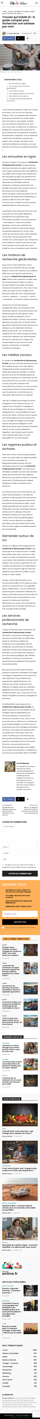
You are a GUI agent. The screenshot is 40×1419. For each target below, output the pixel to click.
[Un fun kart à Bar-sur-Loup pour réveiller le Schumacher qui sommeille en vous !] (31, 1005)
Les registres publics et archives (21, 94)
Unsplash (19, 72)
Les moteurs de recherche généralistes (18, 87)
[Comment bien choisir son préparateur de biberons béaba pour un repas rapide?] (31, 1064)
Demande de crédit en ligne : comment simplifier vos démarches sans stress (19, 1246)
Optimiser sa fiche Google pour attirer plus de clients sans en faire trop (11, 1048)
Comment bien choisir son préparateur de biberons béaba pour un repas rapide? (12, 1065)
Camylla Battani (10, 72)
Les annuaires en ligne (17, 84)
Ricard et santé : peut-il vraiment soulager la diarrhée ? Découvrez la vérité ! (11, 1330)
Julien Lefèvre (6, 1213)
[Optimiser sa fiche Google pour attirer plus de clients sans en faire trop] (31, 1048)
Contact (19, 1417)
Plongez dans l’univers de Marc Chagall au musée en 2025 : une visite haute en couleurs (11, 951)
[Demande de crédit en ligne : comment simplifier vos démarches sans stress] (20, 1228)
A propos (26, 1417)
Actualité (5, 1059)
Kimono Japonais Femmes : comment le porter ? (11, 1290)
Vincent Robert (7, 1136)
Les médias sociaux (16, 91)
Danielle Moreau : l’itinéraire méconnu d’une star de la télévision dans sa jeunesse (9, 811)
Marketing (5, 1043)
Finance (5, 1075)
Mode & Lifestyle (8, 1286)
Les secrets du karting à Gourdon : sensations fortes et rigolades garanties (11, 989)
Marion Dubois (7, 1173)
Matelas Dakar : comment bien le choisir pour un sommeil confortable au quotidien (18, 1207)
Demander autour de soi (18, 96)
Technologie (6, 1165)
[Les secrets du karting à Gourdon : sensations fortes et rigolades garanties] (31, 988)
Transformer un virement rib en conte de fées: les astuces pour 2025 (11, 1081)
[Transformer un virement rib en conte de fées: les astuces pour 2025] (31, 1081)
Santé (4, 1128)
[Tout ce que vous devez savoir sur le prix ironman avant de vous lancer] (31, 1021)
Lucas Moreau (14, 33)
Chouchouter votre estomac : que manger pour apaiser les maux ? (17, 1132)
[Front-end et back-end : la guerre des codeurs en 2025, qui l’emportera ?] (20, 1152)
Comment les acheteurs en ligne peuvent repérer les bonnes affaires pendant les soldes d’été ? (11, 970)
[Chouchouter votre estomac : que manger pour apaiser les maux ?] (20, 1114)
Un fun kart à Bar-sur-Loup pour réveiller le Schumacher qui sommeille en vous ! (12, 1005)
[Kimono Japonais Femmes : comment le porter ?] (31, 1290)
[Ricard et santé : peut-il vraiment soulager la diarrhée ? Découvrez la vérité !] (31, 1328)
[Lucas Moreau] (4, 33)
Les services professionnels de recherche (19, 100)
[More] (27, 38)
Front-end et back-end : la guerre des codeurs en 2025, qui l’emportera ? (19, 1169)
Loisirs (4, 11)
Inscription (20, 922)
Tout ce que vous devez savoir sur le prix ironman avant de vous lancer (12, 1021)
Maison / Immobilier (9, 1203)
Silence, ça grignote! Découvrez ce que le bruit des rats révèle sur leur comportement (30, 810)
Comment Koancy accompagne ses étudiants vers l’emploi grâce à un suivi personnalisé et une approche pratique (11, 1309)
